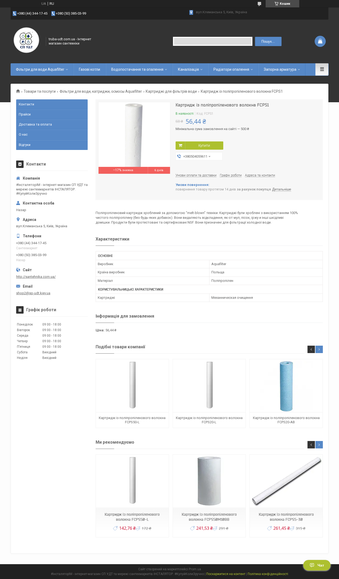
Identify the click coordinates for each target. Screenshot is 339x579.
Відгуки (24, 145)
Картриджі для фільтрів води (171, 91)
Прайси (25, 114)
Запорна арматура (280, 69)
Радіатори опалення (231, 69)
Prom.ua (195, 569)
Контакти (26, 104)
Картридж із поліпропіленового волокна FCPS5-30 (286, 517)
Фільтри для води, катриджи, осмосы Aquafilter (101, 91)
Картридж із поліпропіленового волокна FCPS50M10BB (209, 517)
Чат (321, 565)
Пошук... (268, 41)
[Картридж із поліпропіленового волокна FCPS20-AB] (286, 385)
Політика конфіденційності (268, 574)
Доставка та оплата (35, 124)
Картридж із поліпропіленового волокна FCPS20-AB (286, 420)
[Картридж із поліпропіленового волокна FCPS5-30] (286, 481)
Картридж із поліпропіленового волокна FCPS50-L (132, 420)
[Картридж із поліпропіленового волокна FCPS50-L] (132, 385)
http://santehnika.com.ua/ (36, 277)
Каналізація (188, 69)
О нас (23, 134)
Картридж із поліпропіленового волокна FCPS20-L (209, 420)
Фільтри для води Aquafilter (40, 69)
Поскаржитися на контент (225, 574)
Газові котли (89, 69)
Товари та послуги (40, 91)
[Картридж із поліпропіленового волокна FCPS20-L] (209, 385)
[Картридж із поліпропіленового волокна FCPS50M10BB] (209, 481)
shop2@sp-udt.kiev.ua (33, 293)
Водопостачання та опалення (137, 69)
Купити (204, 145)
